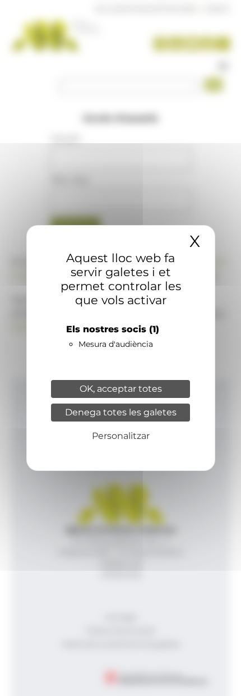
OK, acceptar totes (121, 388)
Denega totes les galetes (121, 412)
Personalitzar (121, 436)
